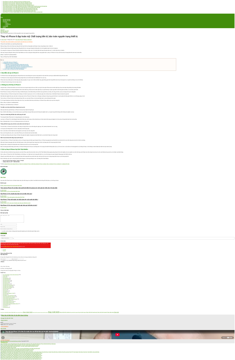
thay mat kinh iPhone (19, 312)
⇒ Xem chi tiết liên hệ (4, 326)
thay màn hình (27, 312)
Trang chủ (2, 29)
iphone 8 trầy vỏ (15, 164)
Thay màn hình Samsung (8, 297)
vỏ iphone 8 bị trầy (65, 164)
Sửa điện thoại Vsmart (7, 286)
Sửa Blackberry (6, 278)
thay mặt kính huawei (74, 312)
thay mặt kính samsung (91, 312)
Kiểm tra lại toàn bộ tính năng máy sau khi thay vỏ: (15, 67)
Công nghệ (5, 21)
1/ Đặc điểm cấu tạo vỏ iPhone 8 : (10, 62)
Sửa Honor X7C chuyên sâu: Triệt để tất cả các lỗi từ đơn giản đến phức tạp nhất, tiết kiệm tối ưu (20, 354)
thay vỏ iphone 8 (50, 164)
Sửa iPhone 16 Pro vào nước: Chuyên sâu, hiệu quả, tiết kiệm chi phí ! (17, 2)
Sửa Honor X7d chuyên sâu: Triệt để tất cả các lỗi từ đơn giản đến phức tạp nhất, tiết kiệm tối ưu (20, 356)
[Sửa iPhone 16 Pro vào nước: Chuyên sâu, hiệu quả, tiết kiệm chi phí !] (117, 203)
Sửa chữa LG (5, 282)
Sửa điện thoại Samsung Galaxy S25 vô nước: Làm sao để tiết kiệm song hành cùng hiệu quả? (20, 348)
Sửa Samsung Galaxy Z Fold (8, 293)
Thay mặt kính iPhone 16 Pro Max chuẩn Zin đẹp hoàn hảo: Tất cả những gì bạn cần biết (21, 7)
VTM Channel (5, 26)
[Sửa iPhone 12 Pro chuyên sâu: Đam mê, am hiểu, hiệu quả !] (117, 191)
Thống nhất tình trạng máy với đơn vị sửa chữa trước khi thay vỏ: (18, 66)
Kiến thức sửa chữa (6, 20)
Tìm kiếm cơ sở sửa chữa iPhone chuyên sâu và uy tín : (17, 64)
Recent (4, 250)
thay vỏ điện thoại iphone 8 (34, 164)
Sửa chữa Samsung (6, 19)
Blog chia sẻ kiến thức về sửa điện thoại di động (10, 341)
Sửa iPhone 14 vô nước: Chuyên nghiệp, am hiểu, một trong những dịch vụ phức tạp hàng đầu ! (23, 12)
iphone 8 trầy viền (8, 164)
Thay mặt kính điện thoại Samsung (10, 299)
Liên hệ (4, 27)
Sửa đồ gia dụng (6, 288)
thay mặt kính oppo (82, 312)
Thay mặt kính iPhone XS (8, 302)
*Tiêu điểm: (16, 41)
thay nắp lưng (110, 312)
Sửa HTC (4, 289)
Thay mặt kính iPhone (7, 300)
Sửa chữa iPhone (4, 32)
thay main (13, 312)
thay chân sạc (2, 312)
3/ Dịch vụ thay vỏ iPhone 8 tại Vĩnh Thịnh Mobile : (13, 69)
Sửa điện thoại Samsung (8, 285)
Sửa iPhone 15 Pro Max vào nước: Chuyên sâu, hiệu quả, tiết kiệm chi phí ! (18, 5)
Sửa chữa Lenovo (6, 281)
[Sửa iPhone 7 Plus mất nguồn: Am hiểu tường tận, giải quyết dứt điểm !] (117, 197)
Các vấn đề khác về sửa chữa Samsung (10, 274)
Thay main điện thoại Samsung (9, 296)
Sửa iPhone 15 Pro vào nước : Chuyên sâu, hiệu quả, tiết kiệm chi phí (17, 3)
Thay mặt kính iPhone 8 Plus (8, 301)
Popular (4, 249)
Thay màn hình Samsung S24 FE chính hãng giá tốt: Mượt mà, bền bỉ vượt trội (16, 350)
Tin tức (6, 25)
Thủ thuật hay (8, 24)
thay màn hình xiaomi (44, 312)
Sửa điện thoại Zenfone (7, 287)
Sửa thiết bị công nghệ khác (8, 295)
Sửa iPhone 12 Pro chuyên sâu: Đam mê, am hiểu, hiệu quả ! (16, 193)
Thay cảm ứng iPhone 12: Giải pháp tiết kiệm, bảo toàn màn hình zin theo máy (19, 10)
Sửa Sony (5, 294)
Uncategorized (6, 307)
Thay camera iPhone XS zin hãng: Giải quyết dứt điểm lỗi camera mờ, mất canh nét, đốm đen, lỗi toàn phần (28, 188)
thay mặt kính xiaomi (102, 312)
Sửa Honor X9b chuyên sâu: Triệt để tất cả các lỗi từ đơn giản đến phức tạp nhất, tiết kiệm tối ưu (20, 359)
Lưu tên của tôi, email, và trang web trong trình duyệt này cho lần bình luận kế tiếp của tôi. (20, 231)
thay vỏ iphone (43, 164)
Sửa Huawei (5, 290)
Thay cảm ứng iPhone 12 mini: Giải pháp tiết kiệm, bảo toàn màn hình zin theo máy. (20, 9)
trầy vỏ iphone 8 (57, 164)
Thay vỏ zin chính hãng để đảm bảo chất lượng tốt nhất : (17, 65)
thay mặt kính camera (65, 312)
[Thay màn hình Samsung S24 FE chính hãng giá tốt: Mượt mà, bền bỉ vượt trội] (17, 349)
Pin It (2, 19)
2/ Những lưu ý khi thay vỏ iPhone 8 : (11, 63)
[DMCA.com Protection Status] (4, 342)
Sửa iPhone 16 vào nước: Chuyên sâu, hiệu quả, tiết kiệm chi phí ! (16, 1)
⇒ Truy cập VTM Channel (4, 340)
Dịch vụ (6, 23)
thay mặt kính (53, 312)
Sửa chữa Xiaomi (6, 283)
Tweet (1, 18)
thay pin (116, 312)
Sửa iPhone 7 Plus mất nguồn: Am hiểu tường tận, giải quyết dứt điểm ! (19, 199)
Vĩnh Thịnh (4, 39)
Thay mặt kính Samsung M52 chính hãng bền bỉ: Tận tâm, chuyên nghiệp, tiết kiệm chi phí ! (19, 346)
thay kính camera (8, 312)
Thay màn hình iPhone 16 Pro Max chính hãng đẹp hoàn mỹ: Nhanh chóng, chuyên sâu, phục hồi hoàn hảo (25, 6)
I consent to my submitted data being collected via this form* (14, 260)
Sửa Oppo (5, 292)
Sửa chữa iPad (6, 279)
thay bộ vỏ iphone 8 (24, 164)
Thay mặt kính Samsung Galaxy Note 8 (10, 303)
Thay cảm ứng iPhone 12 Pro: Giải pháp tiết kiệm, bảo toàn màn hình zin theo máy (20, 8)
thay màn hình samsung (36, 312)
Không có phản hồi (27, 39)
